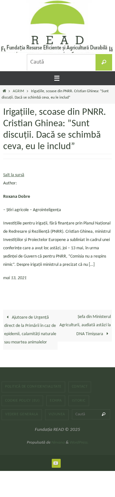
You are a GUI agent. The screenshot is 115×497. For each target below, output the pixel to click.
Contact (80, 387)
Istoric (79, 401)
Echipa (56, 401)
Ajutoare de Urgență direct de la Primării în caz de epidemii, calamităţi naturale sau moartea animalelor (30, 330)
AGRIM (18, 91)
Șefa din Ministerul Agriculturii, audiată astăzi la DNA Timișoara (85, 325)
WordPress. (79, 442)
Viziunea (57, 414)
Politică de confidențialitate (33, 387)
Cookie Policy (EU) (22, 401)
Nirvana (58, 442)
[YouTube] (56, 463)
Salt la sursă (13, 175)
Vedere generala (21, 414)
